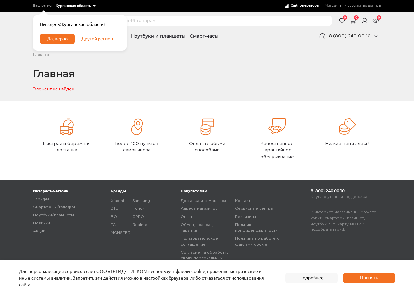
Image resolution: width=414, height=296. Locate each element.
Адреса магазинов (199, 208)
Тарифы (41, 199)
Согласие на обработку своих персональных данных (205, 258)
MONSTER (121, 233)
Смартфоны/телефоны (56, 207)
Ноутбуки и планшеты (158, 36)
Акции (39, 231)
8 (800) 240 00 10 (350, 36)
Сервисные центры (254, 208)
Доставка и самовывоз (203, 201)
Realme (139, 225)
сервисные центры (364, 5)
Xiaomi (117, 201)
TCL (114, 225)
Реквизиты (245, 217)
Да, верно (57, 38)
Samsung (141, 201)
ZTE (114, 208)
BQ (114, 217)
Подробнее (311, 277)
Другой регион (97, 38)
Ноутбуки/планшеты (53, 215)
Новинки (41, 223)
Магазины (333, 5)
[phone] (376, 36)
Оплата (188, 217)
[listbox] (75, 6)
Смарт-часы (204, 36)
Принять (369, 277)
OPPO (138, 217)
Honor (138, 208)
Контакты (244, 201)
